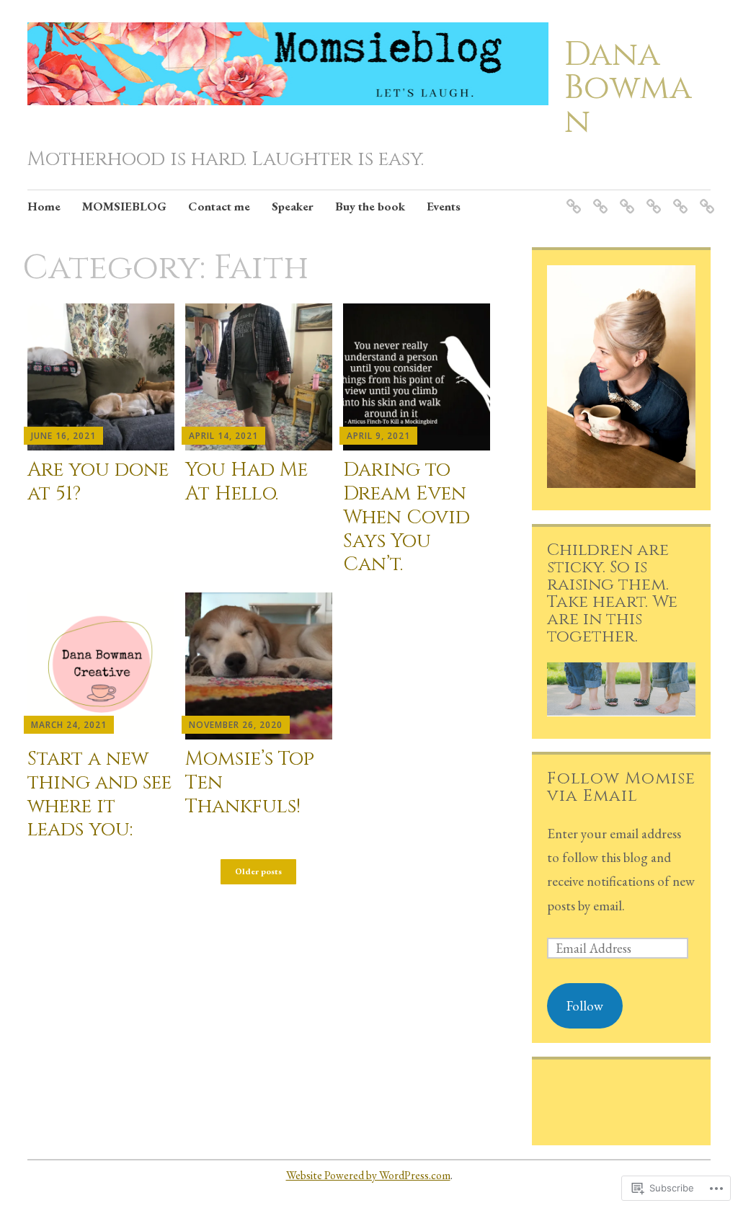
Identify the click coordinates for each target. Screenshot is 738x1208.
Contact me (219, 206)
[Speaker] (651, 197)
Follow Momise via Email (621, 787)
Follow (584, 1006)
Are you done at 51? (98, 481)
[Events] (704, 197)
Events (444, 206)
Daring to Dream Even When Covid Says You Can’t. (406, 516)
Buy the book (370, 206)
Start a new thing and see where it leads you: (99, 794)
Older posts (258, 871)
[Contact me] (624, 197)
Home (44, 206)
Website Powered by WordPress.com (368, 1175)
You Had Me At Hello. (246, 481)
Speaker (293, 206)
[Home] (571, 197)
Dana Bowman (628, 88)
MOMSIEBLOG (124, 206)
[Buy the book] (678, 197)
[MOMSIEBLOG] (598, 197)
